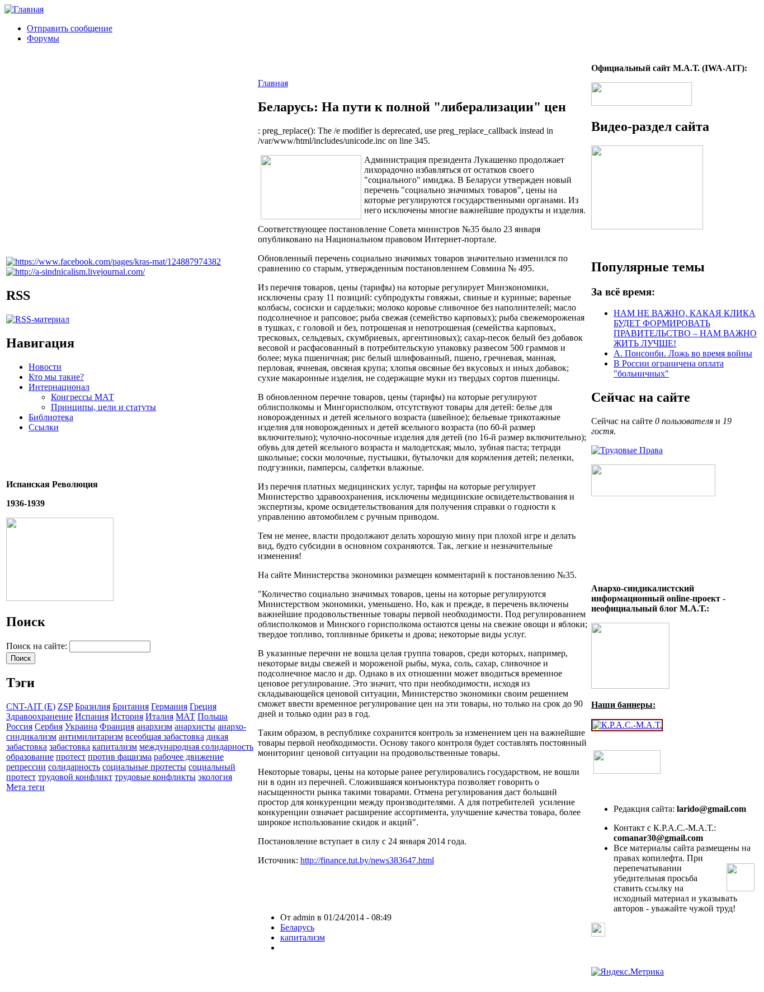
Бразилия (92, 706)
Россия (19, 726)
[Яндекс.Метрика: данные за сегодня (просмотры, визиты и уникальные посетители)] (627, 972)
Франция (117, 726)
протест (71, 756)
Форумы (43, 38)
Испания (92, 716)
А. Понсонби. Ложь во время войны (683, 353)
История (127, 716)
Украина (81, 726)
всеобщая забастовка (164, 736)
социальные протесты (144, 767)
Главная (273, 83)
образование (30, 756)
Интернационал (59, 387)
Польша (212, 716)
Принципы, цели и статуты (103, 407)
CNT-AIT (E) (30, 706)
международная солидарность (196, 746)
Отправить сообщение (69, 28)
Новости (45, 367)
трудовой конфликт (75, 777)
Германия (169, 706)
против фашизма (120, 756)
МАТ (185, 716)
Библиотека (51, 417)
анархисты (195, 726)
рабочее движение (189, 756)
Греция (203, 706)
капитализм (114, 746)
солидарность (74, 767)
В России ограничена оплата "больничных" (669, 368)
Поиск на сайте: (37, 646)
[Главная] (24, 9)
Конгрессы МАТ (82, 397)
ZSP (65, 706)
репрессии (26, 767)
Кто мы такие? (56, 377)
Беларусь (297, 927)
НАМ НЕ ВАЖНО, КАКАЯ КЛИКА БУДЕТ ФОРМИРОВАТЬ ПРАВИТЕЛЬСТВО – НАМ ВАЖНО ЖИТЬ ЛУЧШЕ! (685, 328)
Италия (159, 716)
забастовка (69, 746)
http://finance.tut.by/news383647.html (367, 860)
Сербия (49, 726)
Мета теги (25, 787)
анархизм (154, 726)
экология (215, 777)
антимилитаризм (91, 736)
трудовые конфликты (155, 777)
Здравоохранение (39, 716)
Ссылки (44, 427)
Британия (130, 706)
